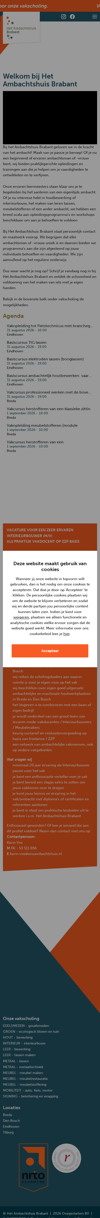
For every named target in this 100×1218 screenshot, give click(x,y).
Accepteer (50, 651)
